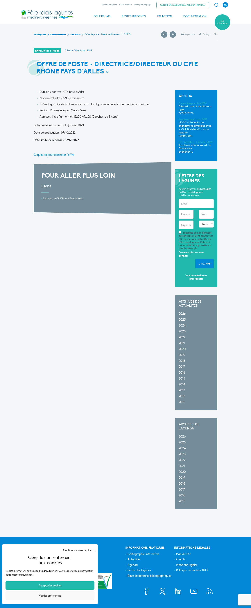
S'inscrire (204, 263)
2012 (182, 396)
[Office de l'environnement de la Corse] (99, 580)
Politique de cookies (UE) (192, 570)
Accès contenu (125, 4)
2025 (182, 320)
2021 (182, 343)
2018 (182, 361)
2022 (182, 337)
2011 (181, 402)
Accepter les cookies (50, 585)
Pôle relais (102, 16)
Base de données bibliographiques (149, 576)
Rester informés (134, 16)
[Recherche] (216, 5)
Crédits (181, 559)
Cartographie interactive (143, 554)
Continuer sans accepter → (78, 550)
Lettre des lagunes (139, 570)
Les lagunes (222, 22)
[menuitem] (216, 5)
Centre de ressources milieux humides (182, 5)
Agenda (133, 565)
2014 (182, 384)
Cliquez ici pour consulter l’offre (54, 155)
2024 (182, 325)
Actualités (134, 559)
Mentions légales (187, 565)
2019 (182, 355)
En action (164, 16)
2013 (182, 390)
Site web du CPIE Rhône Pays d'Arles (63, 198)
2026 (182, 314)
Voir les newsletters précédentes (196, 277)
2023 (182, 331)
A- (165, 34)
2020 (182, 349)
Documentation (195, 16)
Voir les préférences (50, 595)
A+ (174, 34)
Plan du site (183, 554)
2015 (182, 378)
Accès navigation (109, 4)
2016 (182, 373)
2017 (182, 367)
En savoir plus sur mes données (191, 254)
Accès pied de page (142, 4)
